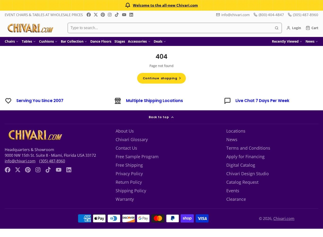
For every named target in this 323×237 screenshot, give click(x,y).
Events (232, 190)
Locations (235, 131)
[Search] (277, 28)
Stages (119, 41)
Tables (27, 41)
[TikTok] (117, 15)
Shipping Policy (131, 190)
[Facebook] (89, 15)
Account (293, 28)
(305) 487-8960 (52, 161)
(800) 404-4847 (271, 14)
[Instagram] (110, 15)
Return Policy (129, 182)
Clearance (236, 199)
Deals (158, 41)
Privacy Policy (129, 173)
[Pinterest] (103, 15)
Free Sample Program (137, 156)
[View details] (35, 135)
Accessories (137, 41)
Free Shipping (129, 165)
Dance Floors (100, 41)
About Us (125, 131)
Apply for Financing (245, 156)
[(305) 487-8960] (303, 15)
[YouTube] (124, 15)
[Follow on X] (96, 15)
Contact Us (126, 148)
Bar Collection (72, 41)
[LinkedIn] (131, 15)
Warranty (125, 199)
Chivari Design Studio (247, 173)
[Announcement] (161, 5)
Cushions (46, 41)
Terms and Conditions (248, 148)
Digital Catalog (240, 165)
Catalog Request (242, 182)
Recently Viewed (285, 41)
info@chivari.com (235, 14)
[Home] (30, 28)
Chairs (10, 41)
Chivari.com (283, 218)
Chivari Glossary (132, 139)
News (310, 41)
